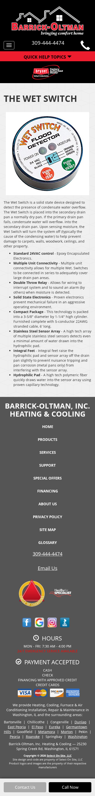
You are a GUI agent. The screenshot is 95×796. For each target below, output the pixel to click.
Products (47, 439)
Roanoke (33, 736)
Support (47, 465)
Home (47, 426)
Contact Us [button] (25, 787)
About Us (47, 503)
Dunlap (80, 722)
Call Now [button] (70, 787)
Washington (77, 736)
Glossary (47, 542)
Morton (67, 731)
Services (47, 452)
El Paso (37, 727)
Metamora (46, 731)
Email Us (47, 568)
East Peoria (17, 727)
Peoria (15, 736)
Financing (47, 491)
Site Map (47, 529)
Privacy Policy (47, 516)
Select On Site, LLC (59, 755)
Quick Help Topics (45, 57)
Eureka (54, 727)
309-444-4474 (47, 554)
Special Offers (47, 478)
